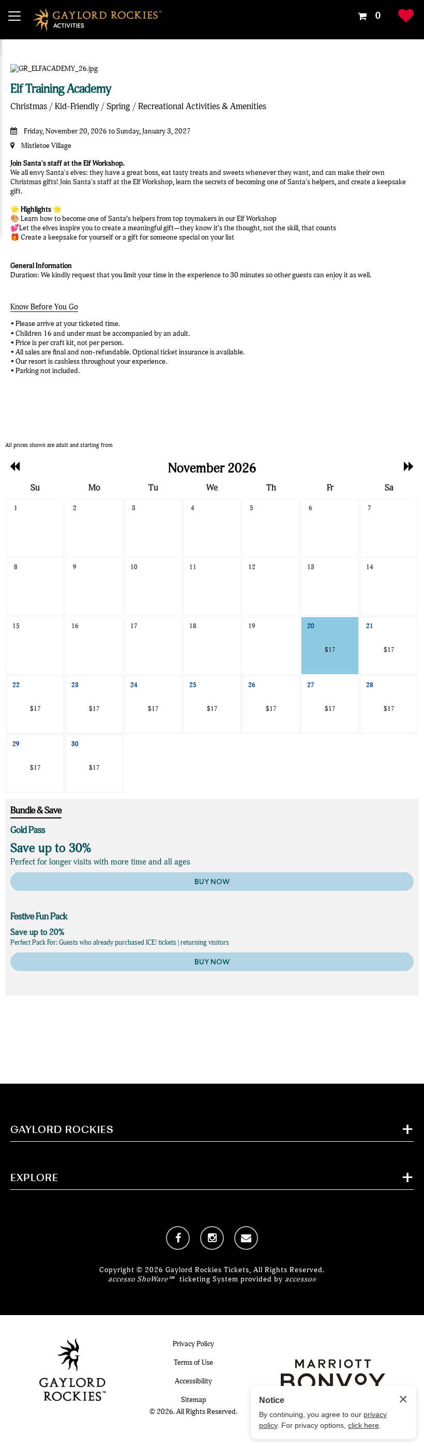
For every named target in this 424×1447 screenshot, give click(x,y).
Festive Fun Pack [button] (38, 916)
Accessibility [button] (193, 1381)
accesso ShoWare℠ (141, 1279)
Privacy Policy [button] (193, 1344)
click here (363, 1425)
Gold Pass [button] (27, 830)
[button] (368, 16)
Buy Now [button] (212, 881)
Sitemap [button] (193, 1400)
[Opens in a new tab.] (178, 1238)
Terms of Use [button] (193, 1362)
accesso (300, 1279)
